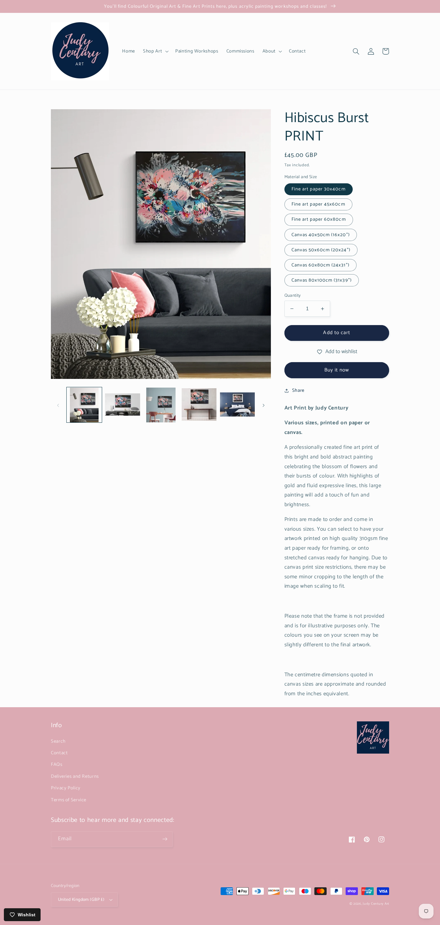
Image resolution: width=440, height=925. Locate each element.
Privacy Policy (66, 788)
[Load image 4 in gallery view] (199, 405)
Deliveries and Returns (75, 776)
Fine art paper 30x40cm (319, 189)
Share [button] (298, 390)
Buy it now (336, 370)
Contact (59, 753)
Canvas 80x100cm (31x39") (322, 280)
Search (58, 741)
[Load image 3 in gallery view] (160, 405)
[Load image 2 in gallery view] (122, 405)
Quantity (292, 295)
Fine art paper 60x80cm (319, 219)
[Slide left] (58, 405)
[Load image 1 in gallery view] (84, 405)
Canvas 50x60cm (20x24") (321, 250)
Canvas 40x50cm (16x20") (321, 235)
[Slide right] (264, 405)
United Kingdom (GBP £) (81, 899)
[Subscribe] (165, 839)
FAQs (56, 764)
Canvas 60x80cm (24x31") (320, 265)
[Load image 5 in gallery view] (237, 405)
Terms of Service (68, 800)
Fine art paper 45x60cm (318, 204)
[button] (155, 51)
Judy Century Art (376, 904)
